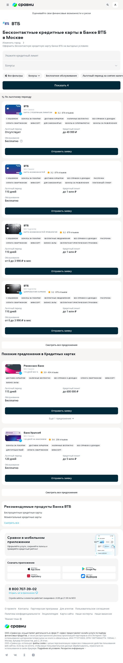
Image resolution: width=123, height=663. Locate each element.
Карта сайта (67, 613)
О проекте (10, 608)
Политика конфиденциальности (22, 613)
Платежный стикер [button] (102, 183)
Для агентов (66, 608)
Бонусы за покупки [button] (31, 119)
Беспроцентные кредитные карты (23, 512)
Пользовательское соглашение (92, 608)
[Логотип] (15, 626)
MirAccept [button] (35, 123)
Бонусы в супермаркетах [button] (77, 123)
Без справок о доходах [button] (103, 119)
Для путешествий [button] (15, 450)
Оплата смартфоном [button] (16, 123)
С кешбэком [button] (12, 119)
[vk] (15, 655)
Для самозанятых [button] (53, 123)
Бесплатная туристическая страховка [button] (79, 243)
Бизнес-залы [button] (50, 243)
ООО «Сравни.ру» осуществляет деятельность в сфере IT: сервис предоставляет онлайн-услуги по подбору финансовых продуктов (55, 634)
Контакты (23, 608)
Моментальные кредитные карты (22, 517)
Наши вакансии (103, 613)
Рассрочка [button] (99, 178)
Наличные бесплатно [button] (78, 119)
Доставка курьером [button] (54, 119)
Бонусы (33, 75)
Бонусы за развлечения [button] (105, 123)
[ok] (24, 655)
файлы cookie (39, 643)
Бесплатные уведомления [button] (57, 238)
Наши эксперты (84, 613)
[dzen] (33, 655)
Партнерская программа (44, 608)
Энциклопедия (50, 613)
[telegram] (6, 655)
